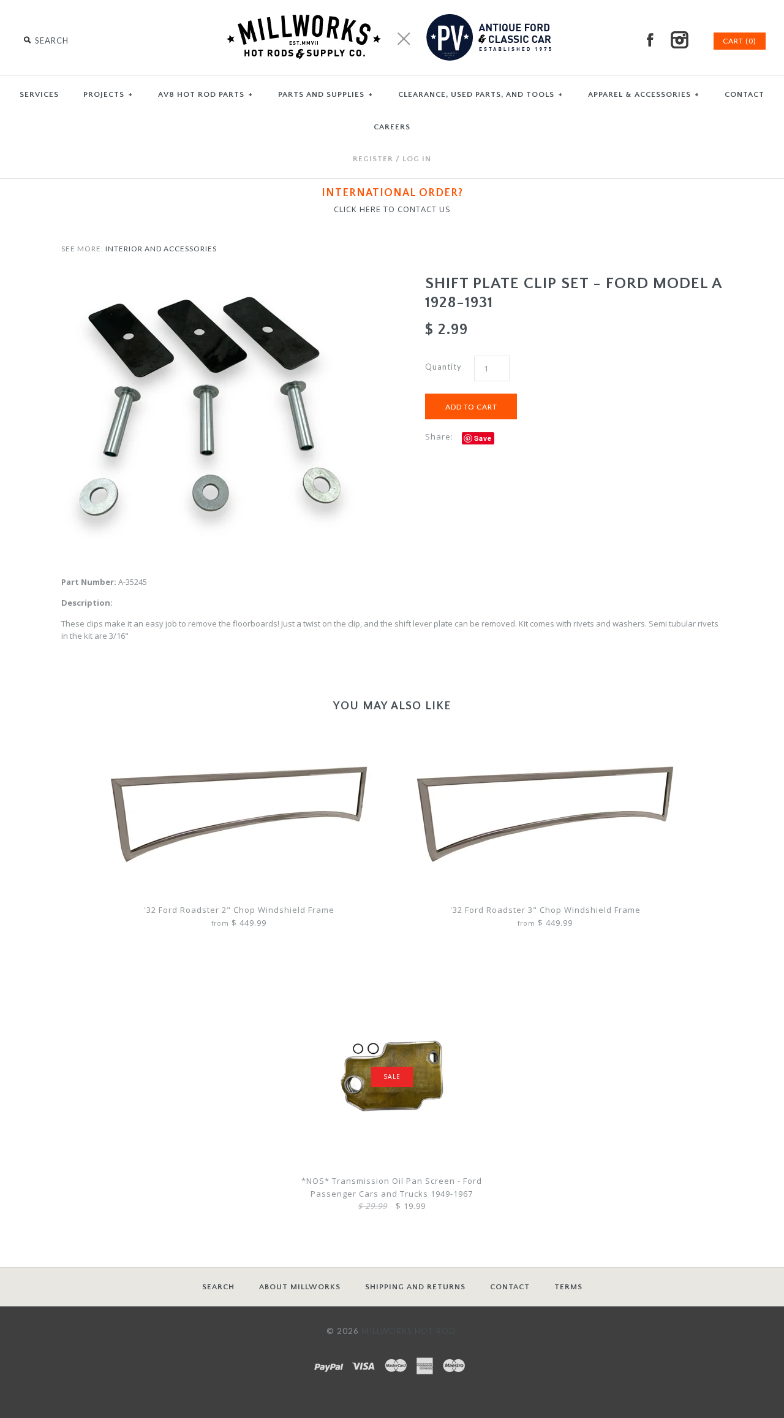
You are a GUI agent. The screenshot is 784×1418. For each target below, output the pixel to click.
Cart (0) (739, 40)
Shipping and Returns (415, 1287)
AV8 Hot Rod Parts (205, 94)
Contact (510, 1287)
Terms (568, 1287)
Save (483, 438)
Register (373, 158)
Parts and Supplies (325, 94)
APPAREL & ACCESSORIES (643, 94)
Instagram (679, 39)
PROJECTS (108, 94)
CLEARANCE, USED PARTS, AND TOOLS (480, 94)
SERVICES (39, 94)
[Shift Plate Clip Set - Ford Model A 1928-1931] (210, 280)
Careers (392, 127)
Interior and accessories (161, 248)
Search (218, 1287)
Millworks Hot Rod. (409, 1331)
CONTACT (744, 94)
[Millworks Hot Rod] (392, 6)
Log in (416, 158)
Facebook (649, 39)
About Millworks (300, 1287)
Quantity (443, 367)
